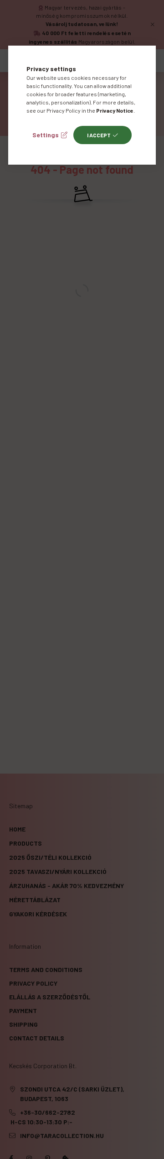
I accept (99, 135)
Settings (45, 135)
